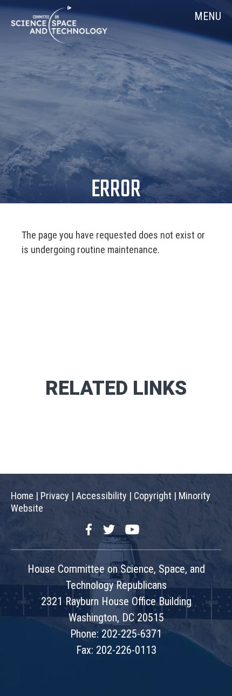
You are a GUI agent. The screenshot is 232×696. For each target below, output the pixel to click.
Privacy (54, 495)
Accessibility (101, 495)
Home (22, 495)
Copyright (153, 495)
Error (116, 190)
